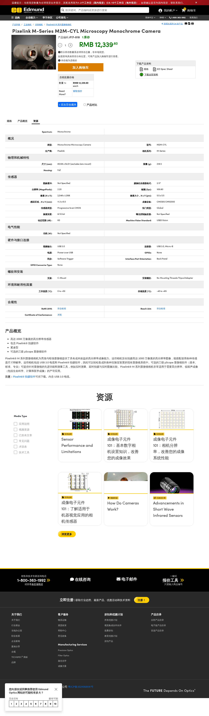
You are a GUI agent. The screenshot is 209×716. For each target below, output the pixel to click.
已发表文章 (25, 435)
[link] (190, 7)
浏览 (59, 314)
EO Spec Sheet (164, 69)
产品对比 (91, 104)
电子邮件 (129, 578)
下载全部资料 (151, 74)
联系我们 (194, 17)
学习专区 (47, 17)
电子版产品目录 (158, 625)
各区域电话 (37, 584)
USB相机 (39, 24)
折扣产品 (108, 641)
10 (55, 703)
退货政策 (62, 625)
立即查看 (80, 440)
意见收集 (62, 635)
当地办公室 (16, 630)
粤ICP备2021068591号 (80, 686)
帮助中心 (62, 630)
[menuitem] (19, 17)
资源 (35, 120)
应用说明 (24, 423)
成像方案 (62, 666)
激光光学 (62, 660)
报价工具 (171, 580)
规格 (145, 69)
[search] (104, 10)
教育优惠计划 (110, 635)
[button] (179, 17)
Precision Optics (65, 650)
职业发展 (15, 635)
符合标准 (61, 308)
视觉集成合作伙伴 (112, 625)
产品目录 (157, 619)
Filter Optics (63, 655)
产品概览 (23, 120)
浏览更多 (67, 534)
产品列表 (16, 24)
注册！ (141, 600)
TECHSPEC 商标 (19, 656)
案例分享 (15, 646)
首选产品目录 (157, 630)
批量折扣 (108, 630)
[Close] (56, 689)
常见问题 (24, 441)
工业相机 (28, 24)
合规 (13, 651)
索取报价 (77, 91)
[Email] (186, 23)
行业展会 (15, 625)
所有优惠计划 (110, 619)
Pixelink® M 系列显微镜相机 (58, 24)
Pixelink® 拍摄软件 (24, 376)
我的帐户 (169, 10)
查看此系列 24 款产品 (173, 23)
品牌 (13, 662)
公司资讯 (61, 17)
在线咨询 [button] (83, 579)
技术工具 (24, 452)
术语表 (23, 446)
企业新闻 (15, 641)
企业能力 (31, 17)
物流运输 (62, 619)
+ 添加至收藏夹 (67, 104)
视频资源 (24, 429)
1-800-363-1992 (178, 17)
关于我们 (15, 619)
